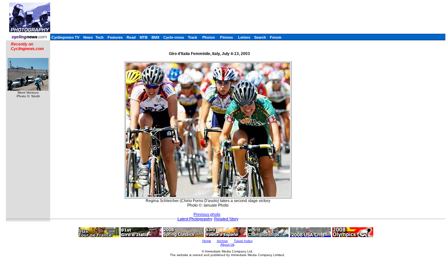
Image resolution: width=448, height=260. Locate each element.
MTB (144, 37)
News (88, 37)
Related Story (226, 219)
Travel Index (243, 241)
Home (206, 241)
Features (115, 37)
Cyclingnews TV (65, 37)
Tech (99, 37)
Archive (222, 241)
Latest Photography (194, 219)
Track (192, 37)
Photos (208, 37)
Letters (244, 37)
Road (131, 37)
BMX (155, 37)
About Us (227, 244)
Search (260, 37)
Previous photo (206, 214)
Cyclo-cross (173, 37)
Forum (275, 37)
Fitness (226, 37)
